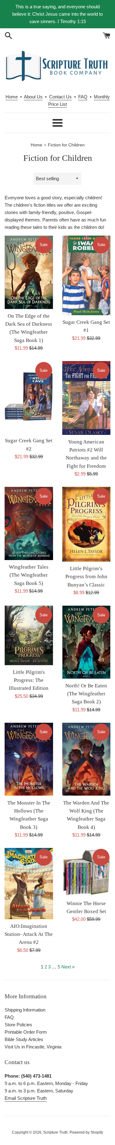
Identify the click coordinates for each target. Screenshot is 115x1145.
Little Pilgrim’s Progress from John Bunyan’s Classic (86, 577)
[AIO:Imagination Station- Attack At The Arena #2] (29, 883)
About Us (33, 96)
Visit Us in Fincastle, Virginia (33, 1046)
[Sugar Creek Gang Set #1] (86, 275)
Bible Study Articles (24, 1039)
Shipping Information (25, 1009)
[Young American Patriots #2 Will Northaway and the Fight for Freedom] (86, 398)
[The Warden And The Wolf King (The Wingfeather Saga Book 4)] (86, 759)
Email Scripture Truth (26, 1098)
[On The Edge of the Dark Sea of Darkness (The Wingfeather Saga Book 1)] (29, 272)
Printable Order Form (26, 1032)
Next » (68, 966)
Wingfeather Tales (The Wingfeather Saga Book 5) (28, 575)
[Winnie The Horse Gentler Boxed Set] (86, 872)
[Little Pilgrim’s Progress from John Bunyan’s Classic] (86, 524)
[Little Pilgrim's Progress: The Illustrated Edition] (29, 635)
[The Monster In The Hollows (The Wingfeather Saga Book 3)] (29, 759)
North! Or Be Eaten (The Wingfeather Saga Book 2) (86, 694)
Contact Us (60, 96)
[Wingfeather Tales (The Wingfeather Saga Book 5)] (29, 523)
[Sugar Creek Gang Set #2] (29, 397)
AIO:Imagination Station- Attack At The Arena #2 (29, 934)
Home (12, 96)
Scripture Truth (55, 1132)
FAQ (82, 96)
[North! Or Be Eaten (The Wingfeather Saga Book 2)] (86, 642)
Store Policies (18, 1024)
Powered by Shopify (86, 1132)
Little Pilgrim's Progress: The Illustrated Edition (28, 680)
